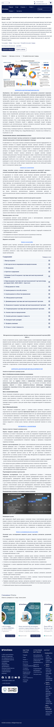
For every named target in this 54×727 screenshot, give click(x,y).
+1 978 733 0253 (39, 1)
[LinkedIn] (9, 677)
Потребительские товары (28, 43)
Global (10, 43)
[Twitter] (6, 677)
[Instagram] (12, 677)
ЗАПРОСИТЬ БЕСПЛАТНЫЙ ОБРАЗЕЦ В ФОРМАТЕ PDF (27, 369)
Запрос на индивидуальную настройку (27, 532)
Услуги (24, 659)
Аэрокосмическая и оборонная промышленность (38, 660)
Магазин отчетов (14, 56)
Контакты (25, 662)
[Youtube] (16, 677)
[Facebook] (3, 677)
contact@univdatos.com (41, 3)
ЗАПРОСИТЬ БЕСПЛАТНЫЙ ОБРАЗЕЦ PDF (27, 90)
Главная (4, 56)
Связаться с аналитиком (27, 167)
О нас (24, 657)
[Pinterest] (19, 677)
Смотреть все (37, 674)
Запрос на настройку (27, 242)
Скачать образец (8, 49)
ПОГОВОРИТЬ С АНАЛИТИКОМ (27, 426)
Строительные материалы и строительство (37, 670)
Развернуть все (47, 257)
